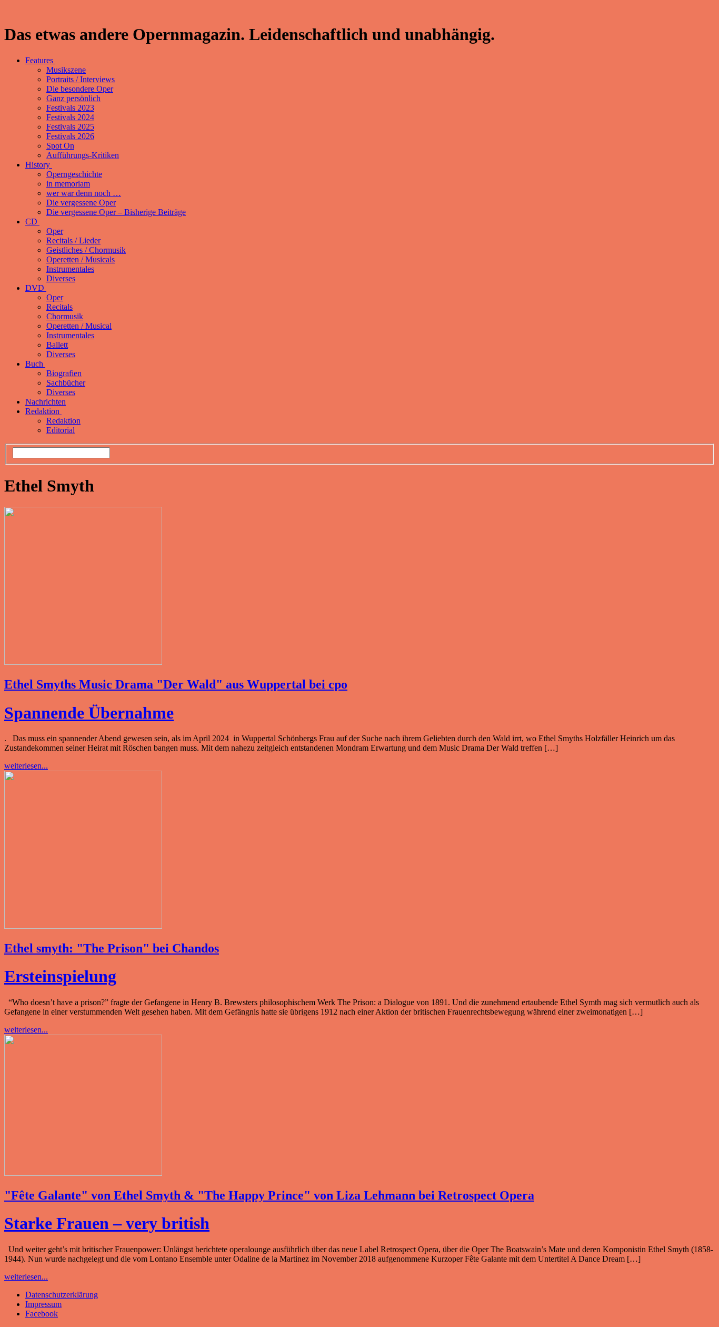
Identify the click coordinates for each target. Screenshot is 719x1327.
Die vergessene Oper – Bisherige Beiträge (116, 212)
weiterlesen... (26, 765)
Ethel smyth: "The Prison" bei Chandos (111, 948)
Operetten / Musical (79, 325)
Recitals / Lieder (73, 240)
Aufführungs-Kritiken (82, 155)
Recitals (59, 306)
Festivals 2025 (70, 126)
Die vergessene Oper (81, 202)
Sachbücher (65, 382)
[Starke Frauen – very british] (83, 1172)
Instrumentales (70, 268)
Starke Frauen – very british (106, 1223)
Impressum (43, 1304)
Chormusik (64, 316)
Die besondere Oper (79, 88)
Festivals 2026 (70, 136)
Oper (54, 231)
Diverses (60, 278)
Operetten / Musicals (80, 259)
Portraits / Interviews (80, 79)
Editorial (60, 430)
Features (40, 60)
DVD (35, 287)
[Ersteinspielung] (83, 925)
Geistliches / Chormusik (86, 249)
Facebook (41, 1313)
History (38, 164)
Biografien (64, 373)
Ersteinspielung (60, 976)
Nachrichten (45, 401)
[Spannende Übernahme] (83, 661)
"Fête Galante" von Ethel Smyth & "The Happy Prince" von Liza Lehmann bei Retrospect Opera (269, 1195)
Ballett (57, 344)
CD (32, 221)
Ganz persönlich (73, 98)
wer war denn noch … (83, 193)
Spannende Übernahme (89, 712)
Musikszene (66, 69)
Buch (35, 363)
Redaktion (43, 411)
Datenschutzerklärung (61, 1294)
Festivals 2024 (70, 117)
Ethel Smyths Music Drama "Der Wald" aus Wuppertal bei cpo (175, 684)
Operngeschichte (74, 174)
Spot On (60, 145)
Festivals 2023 (70, 107)
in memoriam (68, 183)
